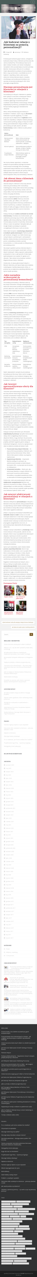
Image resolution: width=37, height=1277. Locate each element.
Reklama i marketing (11, 952)
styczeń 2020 (9, 878)
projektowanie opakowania (24, 1241)
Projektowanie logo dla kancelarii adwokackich (13, 1238)
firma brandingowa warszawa (9, 1209)
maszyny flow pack (14, 1216)
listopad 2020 (9, 845)
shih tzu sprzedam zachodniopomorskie (12, 1251)
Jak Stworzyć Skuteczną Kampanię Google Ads (14, 1080)
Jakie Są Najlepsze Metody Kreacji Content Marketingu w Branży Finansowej (17, 1110)
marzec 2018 (9, 891)
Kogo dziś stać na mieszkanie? (9, 1151)
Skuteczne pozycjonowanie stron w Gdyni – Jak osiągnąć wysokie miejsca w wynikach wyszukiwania (17, 1065)
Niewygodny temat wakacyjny (12, 746)
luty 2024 (8, 775)
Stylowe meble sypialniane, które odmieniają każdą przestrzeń (18, 698)
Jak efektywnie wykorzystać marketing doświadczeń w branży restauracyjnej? (18, 1102)
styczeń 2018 (9, 898)
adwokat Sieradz (6, 1204)
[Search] (31, 634)
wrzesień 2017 (10, 911)
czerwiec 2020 (10, 861)
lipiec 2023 (9, 778)
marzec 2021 (9, 831)
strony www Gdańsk (20, 1253)
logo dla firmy (5, 1216)
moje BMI (23, 1216)
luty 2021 (8, 835)
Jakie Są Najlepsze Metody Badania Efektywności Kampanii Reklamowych (17, 672)
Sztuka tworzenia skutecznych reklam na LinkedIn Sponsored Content (18, 1043)
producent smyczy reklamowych (10, 1233)
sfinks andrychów (30, 1248)
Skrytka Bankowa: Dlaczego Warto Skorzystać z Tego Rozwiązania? (17, 713)
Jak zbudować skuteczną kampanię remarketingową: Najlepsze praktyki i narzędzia (17, 999)
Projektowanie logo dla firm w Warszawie (12, 1236)
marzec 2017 (9, 931)
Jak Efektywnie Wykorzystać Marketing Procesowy (15, 1061)
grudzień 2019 (10, 881)
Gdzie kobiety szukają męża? (9, 1175)
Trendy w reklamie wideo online (10, 1115)
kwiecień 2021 (10, 828)
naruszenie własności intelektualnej (10, 1224)
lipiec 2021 (9, 818)
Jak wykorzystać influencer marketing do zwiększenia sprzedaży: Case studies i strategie (17, 653)
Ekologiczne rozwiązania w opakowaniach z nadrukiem (16, 703)
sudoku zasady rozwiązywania (9, 1256)
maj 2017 (8, 924)
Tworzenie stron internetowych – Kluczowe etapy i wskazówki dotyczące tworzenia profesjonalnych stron (18, 667)
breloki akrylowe (18, 1206)
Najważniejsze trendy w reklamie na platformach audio (16, 1106)
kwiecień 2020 (10, 868)
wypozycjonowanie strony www (20, 1263)
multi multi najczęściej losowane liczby (22, 1219)
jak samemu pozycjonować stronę (26, 1209)
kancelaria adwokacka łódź (21, 1211)
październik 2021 (10, 808)
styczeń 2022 (9, 798)
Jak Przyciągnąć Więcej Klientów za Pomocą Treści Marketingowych (15, 1088)
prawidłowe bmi (19, 1231)
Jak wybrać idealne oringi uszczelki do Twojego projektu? (17, 693)
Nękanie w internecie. (10, 733)
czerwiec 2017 (10, 921)
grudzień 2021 (10, 801)
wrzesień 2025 (10, 765)
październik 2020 (10, 848)
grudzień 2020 (10, 841)
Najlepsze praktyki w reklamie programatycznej (17, 662)
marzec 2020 (9, 871)
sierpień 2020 (9, 855)
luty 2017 (8, 934)
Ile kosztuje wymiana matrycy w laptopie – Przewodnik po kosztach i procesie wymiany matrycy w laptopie (18, 968)
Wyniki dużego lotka (7, 1263)
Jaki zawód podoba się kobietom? (10, 1186)
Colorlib (22, 1273)
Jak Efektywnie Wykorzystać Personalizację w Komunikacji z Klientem (18, 1092)
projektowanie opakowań (8, 1243)
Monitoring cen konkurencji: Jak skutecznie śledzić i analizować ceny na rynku (18, 987)
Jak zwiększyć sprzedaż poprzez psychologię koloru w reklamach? (16, 1069)
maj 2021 (8, 825)
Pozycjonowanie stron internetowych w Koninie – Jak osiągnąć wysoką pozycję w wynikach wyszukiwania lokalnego (16, 1038)
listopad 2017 (9, 904)
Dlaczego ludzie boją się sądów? (10, 1132)
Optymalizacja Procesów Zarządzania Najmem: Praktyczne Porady (17, 708)
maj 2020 (8, 865)
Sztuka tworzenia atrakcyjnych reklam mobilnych (17, 644)
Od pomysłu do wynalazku (17, 977)
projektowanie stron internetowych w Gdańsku (13, 1246)
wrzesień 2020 (10, 851)
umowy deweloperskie (7, 1261)
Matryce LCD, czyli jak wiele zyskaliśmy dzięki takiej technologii (18, 648)
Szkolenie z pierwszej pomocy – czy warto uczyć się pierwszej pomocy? (18, 1190)
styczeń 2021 (9, 838)
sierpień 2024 (9, 771)
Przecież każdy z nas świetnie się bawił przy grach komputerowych (15, 1032)
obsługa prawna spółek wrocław (10, 1226)
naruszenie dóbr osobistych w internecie (12, 1221)
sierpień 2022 (9, 781)
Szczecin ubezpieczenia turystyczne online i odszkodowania (16, 1258)
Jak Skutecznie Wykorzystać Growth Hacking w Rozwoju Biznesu (16, 1048)
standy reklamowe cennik (8, 1253)
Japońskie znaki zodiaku (8, 1211)
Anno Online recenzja (7, 1206)
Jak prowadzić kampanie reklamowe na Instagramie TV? (18, 658)
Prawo (8, 949)
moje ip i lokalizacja (6, 1219)
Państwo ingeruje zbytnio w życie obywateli (16, 725)
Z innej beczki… (10, 955)
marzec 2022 (9, 791)
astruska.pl (17, 52)
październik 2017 (10, 908)
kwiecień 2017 (10, 928)
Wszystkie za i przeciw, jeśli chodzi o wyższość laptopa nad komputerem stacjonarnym (17, 680)
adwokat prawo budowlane (8, 1201)
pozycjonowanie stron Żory (22, 1228)
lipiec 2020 (9, 858)
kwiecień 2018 (10, 888)
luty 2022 (8, 795)
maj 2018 (8, 885)
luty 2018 (8, 895)
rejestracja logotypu (20, 1248)
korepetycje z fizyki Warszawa (26, 1214)
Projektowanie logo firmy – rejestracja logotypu (17, 743)
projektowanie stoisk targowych (23, 1243)
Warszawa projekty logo (20, 1261)
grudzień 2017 (10, 901)
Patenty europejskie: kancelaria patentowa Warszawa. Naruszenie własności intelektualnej (16, 1144)
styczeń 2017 (9, 938)
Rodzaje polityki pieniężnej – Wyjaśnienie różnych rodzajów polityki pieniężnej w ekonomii (17, 1056)
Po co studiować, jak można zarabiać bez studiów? (18, 739)
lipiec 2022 (9, 785)
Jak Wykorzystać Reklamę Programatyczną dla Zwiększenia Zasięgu (17, 1097)
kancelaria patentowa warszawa (9, 1214)
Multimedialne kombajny (11, 677)
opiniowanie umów (23, 1226)
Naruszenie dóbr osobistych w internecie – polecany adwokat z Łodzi (18, 728)
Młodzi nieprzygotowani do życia (10, 1168)
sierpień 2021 (9, 815)
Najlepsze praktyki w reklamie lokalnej (20, 1009)
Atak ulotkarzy (5, 1171)
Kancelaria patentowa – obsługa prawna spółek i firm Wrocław (16, 1139)
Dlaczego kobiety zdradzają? (12, 736)
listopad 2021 (9, 805)
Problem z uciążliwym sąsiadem (10, 1178)
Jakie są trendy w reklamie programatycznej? (13, 1084)
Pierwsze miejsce (6, 1052)
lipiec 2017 (9, 918)
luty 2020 (8, 875)
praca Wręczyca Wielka (7, 1231)
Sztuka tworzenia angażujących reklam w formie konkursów (18, 1074)
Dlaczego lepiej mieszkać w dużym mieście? (13, 1135)
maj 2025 (8, 768)
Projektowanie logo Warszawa (9, 1241)
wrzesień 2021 (10, 811)
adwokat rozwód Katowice (23, 1201)
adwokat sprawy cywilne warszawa (20, 1204)
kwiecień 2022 (10, 788)
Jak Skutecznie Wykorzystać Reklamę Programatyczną (16, 1077)
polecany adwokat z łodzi (8, 1228)
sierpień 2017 (9, 914)
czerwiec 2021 (10, 821)
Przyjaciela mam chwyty (7, 1248)
